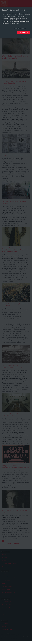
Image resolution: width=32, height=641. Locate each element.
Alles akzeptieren (23, 32)
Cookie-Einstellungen (20, 28)
